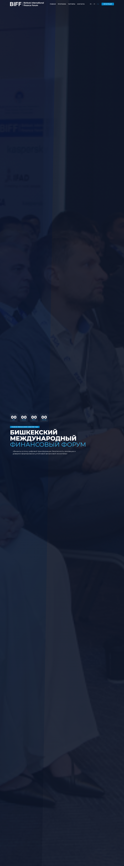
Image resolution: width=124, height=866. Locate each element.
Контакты (81, 4)
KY (94, 4)
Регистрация (108, 4)
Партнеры (71, 4)
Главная (53, 4)
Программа (62, 4)
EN (90, 4)
